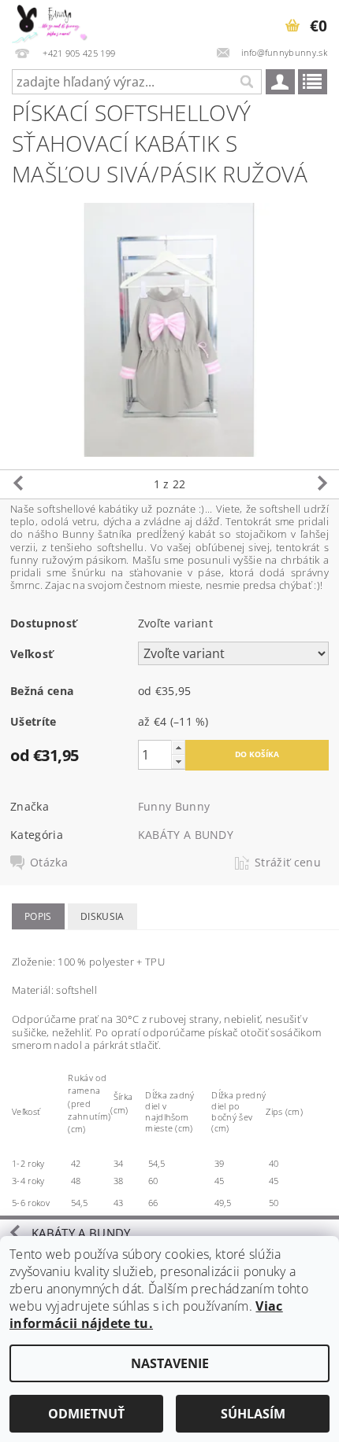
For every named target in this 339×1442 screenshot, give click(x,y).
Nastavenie (170, 1363)
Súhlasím (253, 1413)
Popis (38, 916)
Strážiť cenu (288, 862)
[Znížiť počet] (178, 761)
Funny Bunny (174, 806)
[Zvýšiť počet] (178, 747)
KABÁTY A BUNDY (185, 834)
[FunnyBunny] (55, 20)
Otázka (49, 862)
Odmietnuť (86, 1413)
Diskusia (102, 916)
